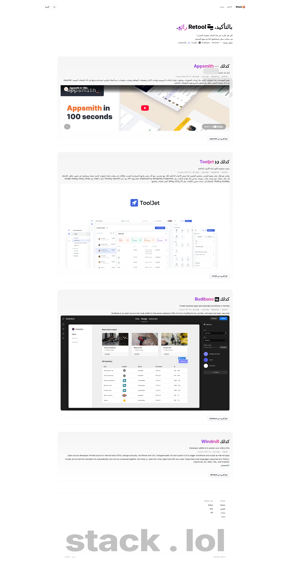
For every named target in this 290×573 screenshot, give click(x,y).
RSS (211, 509)
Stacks (222, 505)
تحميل (223, 516)
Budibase (206, 43)
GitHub (210, 505)
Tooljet (194, 43)
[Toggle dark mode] (54, 7)
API (212, 513)
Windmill (215, 43)
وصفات (221, 7)
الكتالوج (229, 7)
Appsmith (182, 43)
